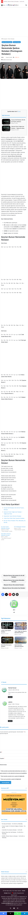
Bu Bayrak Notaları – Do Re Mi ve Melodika (12, 823)
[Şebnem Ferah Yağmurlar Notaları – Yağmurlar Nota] (6, 128)
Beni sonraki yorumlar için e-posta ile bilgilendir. (12, 776)
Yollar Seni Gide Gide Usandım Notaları (14, 518)
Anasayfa (4, 38)
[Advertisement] (14, 21)
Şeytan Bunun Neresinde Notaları (14, 585)
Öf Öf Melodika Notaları (20, 526)
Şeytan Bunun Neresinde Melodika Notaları (14, 580)
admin (10, 702)
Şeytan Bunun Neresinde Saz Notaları (14, 588)
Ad (1, 752)
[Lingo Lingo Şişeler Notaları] (7, 625)
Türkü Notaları (11, 38)
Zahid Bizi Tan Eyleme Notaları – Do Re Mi (12, 830)
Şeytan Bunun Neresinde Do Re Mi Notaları (14, 576)
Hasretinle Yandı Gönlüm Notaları (12, 516)
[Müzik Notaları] (12, 5)
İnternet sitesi (3, 764)
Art (3, 57)
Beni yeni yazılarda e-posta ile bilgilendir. (11, 779)
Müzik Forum (14, 792)
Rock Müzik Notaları (7, 42)
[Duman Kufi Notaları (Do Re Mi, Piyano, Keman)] (6, 122)
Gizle (19, 111)
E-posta (2, 758)
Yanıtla (10, 697)
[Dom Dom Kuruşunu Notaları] (7, 640)
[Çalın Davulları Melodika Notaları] (21, 640)
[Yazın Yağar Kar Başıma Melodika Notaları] (21, 626)
